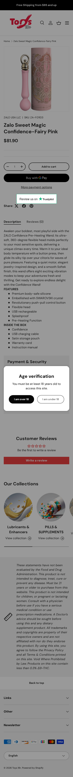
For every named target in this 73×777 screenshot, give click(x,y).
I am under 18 (50, 399)
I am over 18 (21, 399)
